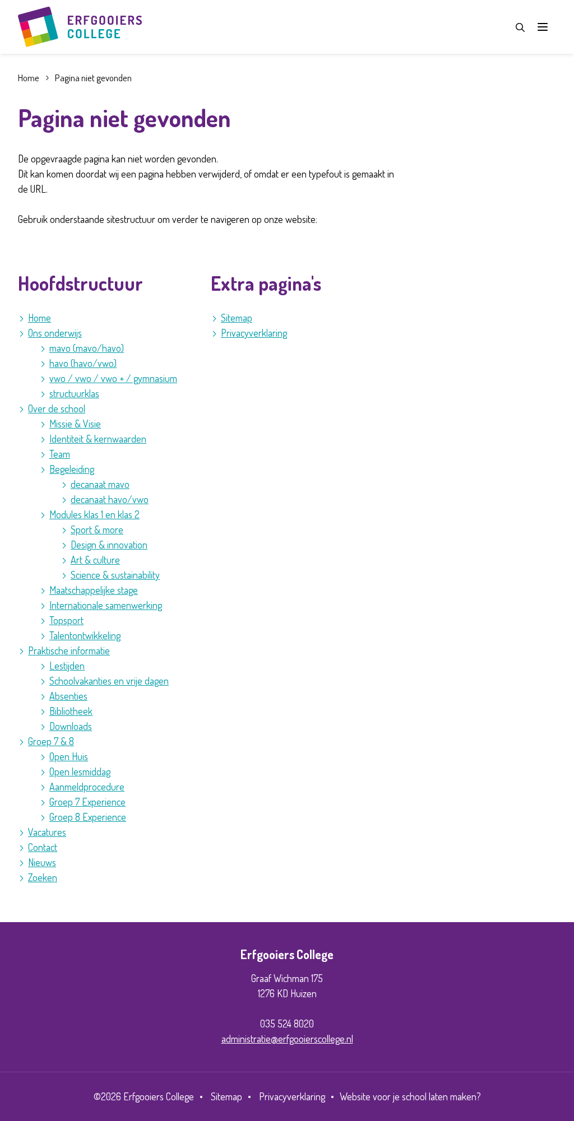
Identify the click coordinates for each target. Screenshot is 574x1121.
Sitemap (236, 317)
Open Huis (68, 756)
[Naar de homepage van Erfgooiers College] (80, 27)
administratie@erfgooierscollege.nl (287, 1038)
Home (39, 317)
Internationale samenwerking (105, 605)
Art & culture (95, 559)
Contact (42, 847)
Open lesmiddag (79, 771)
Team (59, 454)
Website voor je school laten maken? (410, 1096)
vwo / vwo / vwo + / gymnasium (113, 378)
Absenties (68, 696)
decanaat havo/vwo (110, 499)
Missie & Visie (75, 423)
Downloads (70, 726)
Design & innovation (109, 544)
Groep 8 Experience (87, 817)
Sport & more (97, 529)
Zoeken (42, 877)
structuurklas (74, 393)
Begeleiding (71, 469)
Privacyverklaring (254, 333)
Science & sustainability (115, 575)
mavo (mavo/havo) (86, 348)
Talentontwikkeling (85, 635)
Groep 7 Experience (87, 802)
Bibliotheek (70, 711)
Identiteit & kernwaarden (97, 438)
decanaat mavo (100, 484)
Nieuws (42, 862)
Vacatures (47, 832)
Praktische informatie (69, 650)
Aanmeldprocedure (86, 786)
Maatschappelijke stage (93, 590)
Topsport (66, 620)
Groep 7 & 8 (51, 741)
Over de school (56, 408)
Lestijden (67, 665)
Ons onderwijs (55, 333)
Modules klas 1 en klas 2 (94, 514)
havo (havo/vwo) (83, 363)
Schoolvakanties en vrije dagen (109, 681)
